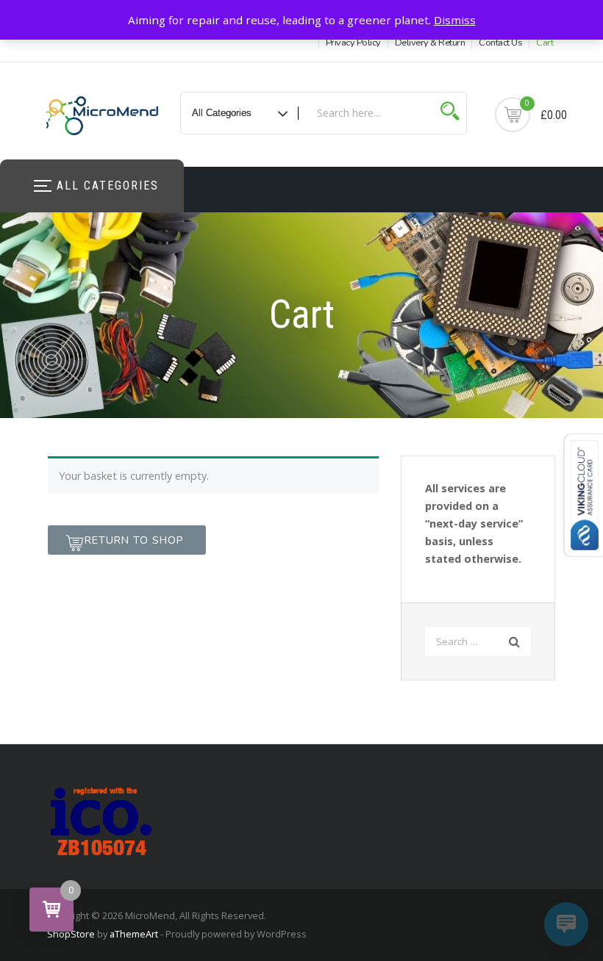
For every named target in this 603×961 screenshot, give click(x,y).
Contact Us (500, 42)
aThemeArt (134, 933)
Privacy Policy (353, 42)
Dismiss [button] (455, 19)
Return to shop (134, 540)
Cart (544, 42)
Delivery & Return (430, 42)
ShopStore (71, 933)
